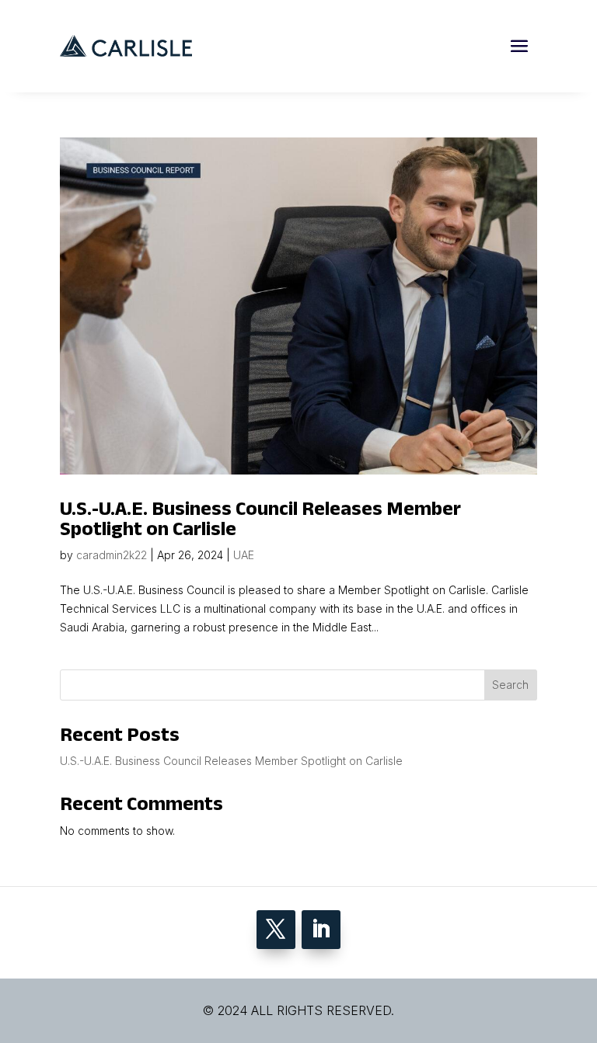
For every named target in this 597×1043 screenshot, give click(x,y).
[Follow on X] (276, 929)
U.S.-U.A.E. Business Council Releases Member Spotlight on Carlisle (260, 518)
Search (510, 684)
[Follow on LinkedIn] (321, 929)
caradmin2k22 (111, 554)
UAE (243, 554)
